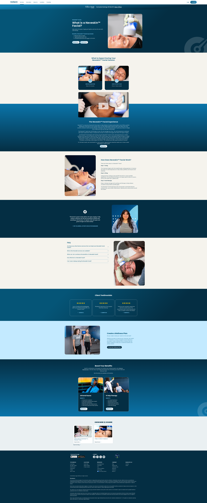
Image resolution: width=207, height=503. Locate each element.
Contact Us (114, 469)
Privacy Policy (99, 469)
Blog (113, 464)
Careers (127, 465)
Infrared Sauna (72, 466)
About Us (35, 2)
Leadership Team (115, 466)
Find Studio (84, 42)
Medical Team (114, 465)
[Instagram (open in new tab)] (97, 457)
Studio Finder (86, 464)
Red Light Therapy (73, 465)
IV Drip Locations (87, 466)
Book (193, 2)
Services (22, 2)
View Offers (118, 7)
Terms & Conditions (100, 468)
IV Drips (71, 469)
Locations (42, 2)
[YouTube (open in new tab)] (104, 457)
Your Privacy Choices (102, 471)
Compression (72, 468)
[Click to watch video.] (103, 102)
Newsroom (114, 468)
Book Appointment (100, 464)
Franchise (49, 2)
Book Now (75, 42)
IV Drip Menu (99, 465)
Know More (28, 2)
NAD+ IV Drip (72, 471)
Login (188, 2)
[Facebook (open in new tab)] (94, 457)
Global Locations (87, 465)
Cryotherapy (72, 464)
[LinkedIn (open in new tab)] (100, 457)
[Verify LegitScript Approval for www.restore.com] (117, 456)
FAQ (98, 466)
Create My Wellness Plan (114, 347)
